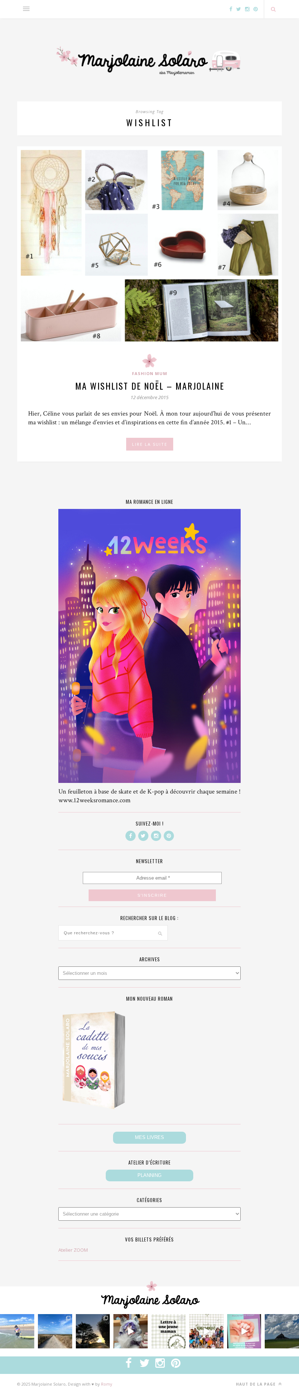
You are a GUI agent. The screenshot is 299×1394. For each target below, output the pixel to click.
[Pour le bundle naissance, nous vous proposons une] (168, 1331)
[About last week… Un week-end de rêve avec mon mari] (282, 1331)
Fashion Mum (149, 373)
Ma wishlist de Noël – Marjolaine (149, 385)
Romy (106, 1384)
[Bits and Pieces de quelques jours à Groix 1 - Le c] (93, 1331)
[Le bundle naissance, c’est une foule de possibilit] (206, 1331)
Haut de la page (256, 1384)
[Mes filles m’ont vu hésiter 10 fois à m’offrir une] (130, 1331)
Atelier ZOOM (73, 1250)
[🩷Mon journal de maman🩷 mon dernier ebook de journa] (244, 1331)
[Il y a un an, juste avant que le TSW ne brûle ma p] (17, 1331)
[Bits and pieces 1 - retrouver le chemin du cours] (55, 1331)
